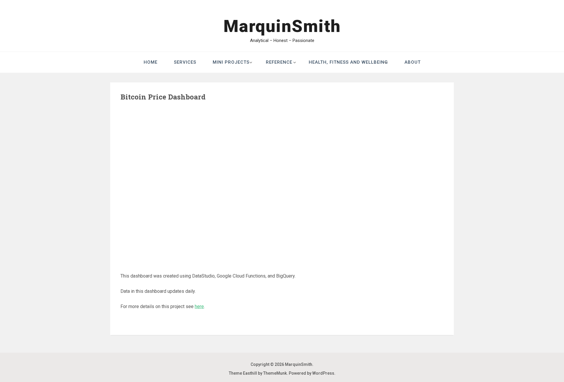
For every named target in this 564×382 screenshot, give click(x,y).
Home (150, 62)
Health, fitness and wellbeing (348, 62)
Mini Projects (231, 62)
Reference (279, 62)
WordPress (323, 373)
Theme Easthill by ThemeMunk (258, 373)
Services (185, 62)
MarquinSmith (282, 26)
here (199, 306)
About (412, 62)
